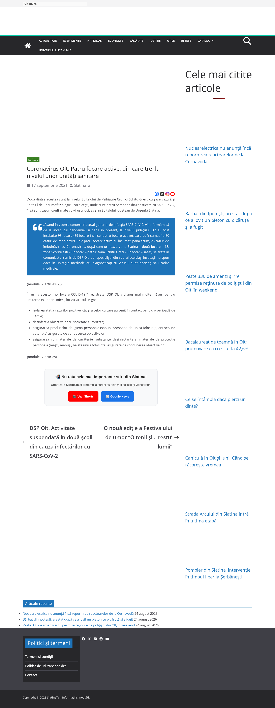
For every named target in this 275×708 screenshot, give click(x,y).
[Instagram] (167, 194)
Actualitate (48, 41)
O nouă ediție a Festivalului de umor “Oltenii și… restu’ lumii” (138, 437)
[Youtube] (172, 194)
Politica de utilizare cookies (45, 666)
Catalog (203, 41)
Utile (171, 41)
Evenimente (72, 41)
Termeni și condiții (39, 656)
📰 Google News (117, 396)
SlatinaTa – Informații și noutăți (68, 697)
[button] (212, 41)
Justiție (155, 41)
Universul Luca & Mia (55, 50)
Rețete (186, 41)
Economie (115, 41)
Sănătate (136, 41)
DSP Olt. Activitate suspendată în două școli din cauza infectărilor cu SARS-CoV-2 (61, 442)
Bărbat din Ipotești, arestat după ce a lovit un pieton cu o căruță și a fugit (218, 220)
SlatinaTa (82, 185)
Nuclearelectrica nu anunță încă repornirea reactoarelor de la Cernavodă (218, 155)
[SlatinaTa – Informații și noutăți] (27, 45)
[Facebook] (157, 194)
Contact (31, 675)
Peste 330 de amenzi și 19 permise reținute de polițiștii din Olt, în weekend (218, 283)
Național (94, 41)
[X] (162, 194)
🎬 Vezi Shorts (83, 396)
